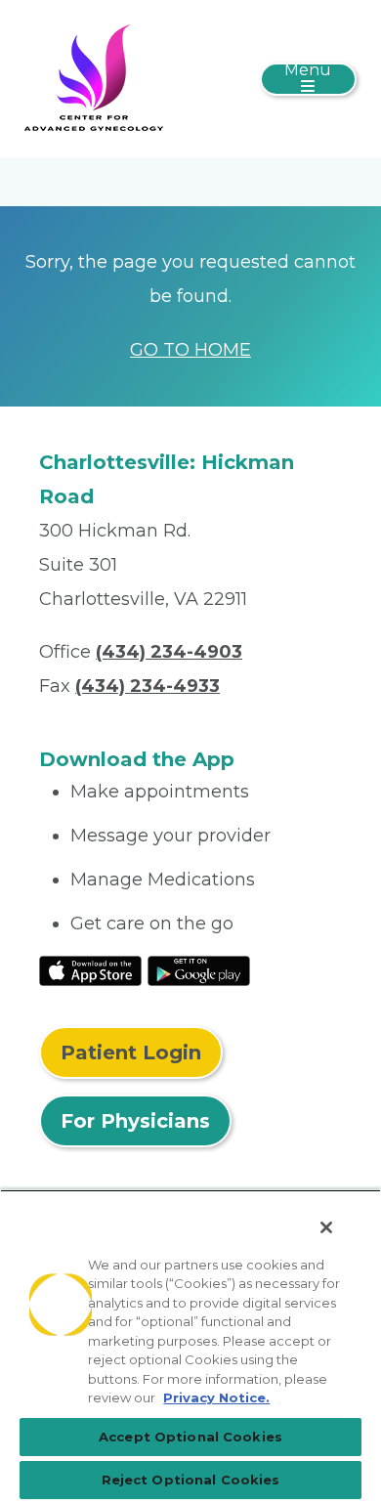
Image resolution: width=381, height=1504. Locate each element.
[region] (190, 1346)
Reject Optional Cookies (191, 1479)
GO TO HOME (190, 350)
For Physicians (135, 1121)
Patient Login (131, 1052)
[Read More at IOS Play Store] (90, 969)
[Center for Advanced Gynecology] (93, 77)
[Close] (326, 1227)
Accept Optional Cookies (190, 1436)
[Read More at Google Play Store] (199, 969)
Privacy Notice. (216, 1397)
